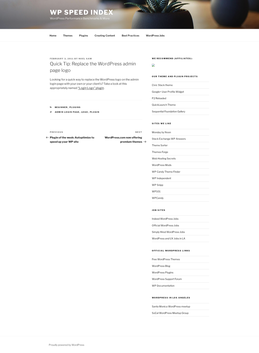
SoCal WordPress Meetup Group (170, 312)
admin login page (67, 112)
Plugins (83, 35)
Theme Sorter (160, 145)
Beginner (61, 107)
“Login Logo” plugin (91, 88)
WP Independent (161, 178)
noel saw (85, 58)
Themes (67, 35)
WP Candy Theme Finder (166, 171)
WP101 (156, 191)
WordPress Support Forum (167, 278)
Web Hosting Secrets (164, 158)
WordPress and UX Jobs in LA (168, 238)
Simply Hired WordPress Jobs (168, 231)
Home (53, 35)
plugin (95, 112)
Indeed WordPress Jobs (165, 218)
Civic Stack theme (162, 84)
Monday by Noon (161, 132)
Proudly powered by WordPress (66, 344)
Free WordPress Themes (166, 259)
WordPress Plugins (162, 272)
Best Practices (130, 35)
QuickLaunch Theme (164, 104)
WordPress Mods (161, 164)
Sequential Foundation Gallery (168, 111)
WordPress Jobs (155, 35)
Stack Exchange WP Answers (169, 138)
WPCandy (158, 197)
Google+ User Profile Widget (168, 91)
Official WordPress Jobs (165, 225)
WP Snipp (157, 184)
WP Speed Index (82, 12)
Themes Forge (160, 151)
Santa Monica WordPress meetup (171, 306)
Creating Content (105, 35)
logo (84, 112)
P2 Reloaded (159, 98)
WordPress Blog (161, 265)
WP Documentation (163, 285)
